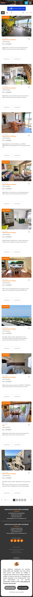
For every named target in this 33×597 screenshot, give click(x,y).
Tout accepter (23, 588)
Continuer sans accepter (16, 592)
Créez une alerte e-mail (18, 8)
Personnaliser (10, 588)
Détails (8, 59)
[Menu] (30, 2)
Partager (17, 59)
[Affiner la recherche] (26, 2)
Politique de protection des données (16, 549)
